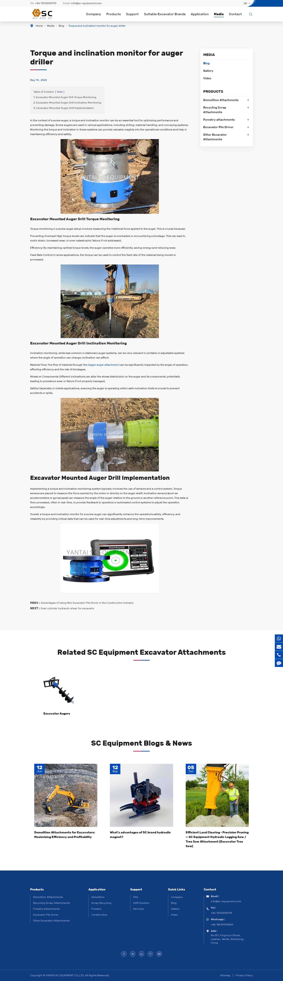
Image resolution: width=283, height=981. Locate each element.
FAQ (135, 897)
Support (132, 14)
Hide (60, 91)
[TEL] (279, 655)
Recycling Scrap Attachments (214, 110)
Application (200, 14)
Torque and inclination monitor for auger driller (97, 25)
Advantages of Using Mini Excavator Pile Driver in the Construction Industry (87, 602)
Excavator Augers (56, 713)
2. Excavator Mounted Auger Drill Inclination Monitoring (67, 102)
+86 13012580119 (45, 3)
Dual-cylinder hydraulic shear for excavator (67, 608)
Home (39, 25)
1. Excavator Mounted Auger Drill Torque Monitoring (64, 97)
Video (207, 78)
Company (93, 14)
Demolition (97, 897)
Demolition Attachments (220, 100)
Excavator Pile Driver (218, 127)
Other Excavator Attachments (215, 137)
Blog (61, 25)
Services (138, 908)
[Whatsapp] (279, 638)
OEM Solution (141, 902)
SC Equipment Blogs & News (141, 743)
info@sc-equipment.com (86, 3)
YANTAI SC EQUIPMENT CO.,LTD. (65, 975)
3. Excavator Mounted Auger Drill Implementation (63, 108)
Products (113, 14)
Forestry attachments (219, 119)
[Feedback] (279, 663)
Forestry (96, 908)
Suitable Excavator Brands (165, 14)
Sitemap (225, 975)
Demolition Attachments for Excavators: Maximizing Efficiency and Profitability (64, 835)
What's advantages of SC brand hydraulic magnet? (140, 835)
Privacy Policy (244, 975)
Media (219, 14)
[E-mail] (279, 647)
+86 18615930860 (222, 924)
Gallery (208, 71)
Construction (99, 914)
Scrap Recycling (101, 902)
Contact (235, 14)
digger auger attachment (103, 364)
